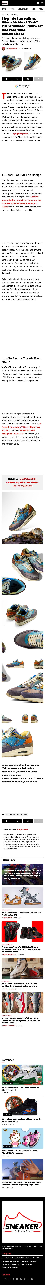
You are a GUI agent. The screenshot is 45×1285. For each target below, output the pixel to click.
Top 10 (12, 9)
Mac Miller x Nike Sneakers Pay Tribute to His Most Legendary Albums (22, 482)
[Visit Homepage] (5, 3)
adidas (41, 9)
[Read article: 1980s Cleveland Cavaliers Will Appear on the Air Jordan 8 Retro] (22, 1106)
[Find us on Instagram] (9, 1279)
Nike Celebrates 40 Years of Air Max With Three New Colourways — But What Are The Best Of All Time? (21, 1020)
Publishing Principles (28, 1261)
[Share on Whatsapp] (28, 79)
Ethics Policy (6, 1264)
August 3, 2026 (23, 881)
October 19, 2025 (26, 48)
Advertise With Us (35, 1258)
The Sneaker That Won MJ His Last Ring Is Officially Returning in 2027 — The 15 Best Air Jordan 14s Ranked (21, 949)
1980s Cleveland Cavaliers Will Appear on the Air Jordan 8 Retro (22, 1120)
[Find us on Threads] (28, 1279)
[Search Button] (38, 3)
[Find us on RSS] (21, 1279)
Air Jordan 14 (7, 944)
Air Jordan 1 (8, 867)
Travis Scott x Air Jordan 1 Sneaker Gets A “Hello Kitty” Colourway (20, 1152)
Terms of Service (26, 1264)
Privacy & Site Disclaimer (10, 1268)
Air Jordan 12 (8, 1083)
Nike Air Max (14, 15)
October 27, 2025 (8, 1187)
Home (4, 9)
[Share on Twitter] (17, 79)
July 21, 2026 (17, 918)
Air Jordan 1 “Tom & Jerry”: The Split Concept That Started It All (22, 913)
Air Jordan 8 (7, 1115)
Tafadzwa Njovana (8, 989)
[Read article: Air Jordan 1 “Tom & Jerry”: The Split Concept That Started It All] (22, 897)
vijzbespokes (21, 133)
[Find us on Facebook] (2, 1279)
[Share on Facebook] (7, 79)
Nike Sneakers (22, 814)
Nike (33, 9)
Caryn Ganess (12, 48)
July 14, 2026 (20, 954)
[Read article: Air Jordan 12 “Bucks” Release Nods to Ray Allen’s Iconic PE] (22, 1075)
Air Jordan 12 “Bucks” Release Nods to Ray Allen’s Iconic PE (20, 1088)
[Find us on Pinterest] (13, 1279)
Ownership (15, 1264)
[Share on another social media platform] (38, 79)
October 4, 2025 (7, 1093)
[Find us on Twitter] (6, 1279)
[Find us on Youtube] (17, 1279)
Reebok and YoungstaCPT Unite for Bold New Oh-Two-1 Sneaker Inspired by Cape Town (21, 1183)
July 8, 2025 (6, 1156)
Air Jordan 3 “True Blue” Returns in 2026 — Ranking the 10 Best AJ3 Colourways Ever (20, 985)
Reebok (5, 1178)
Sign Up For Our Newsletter (10, 1261)
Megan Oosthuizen (11, 881)
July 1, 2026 (19, 1026)
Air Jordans (23, 9)
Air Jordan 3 (7, 981)
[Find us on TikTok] (24, 1279)
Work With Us (23, 1258)
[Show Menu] (42, 3)
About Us (5, 1258)
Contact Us (13, 1258)
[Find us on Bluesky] (32, 1279)
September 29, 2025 (8, 1124)
